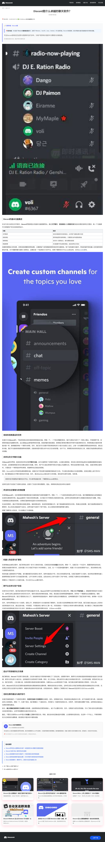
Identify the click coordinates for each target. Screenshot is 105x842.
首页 (3, 8)
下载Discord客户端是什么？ (12, 766)
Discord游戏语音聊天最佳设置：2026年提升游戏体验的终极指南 (24, 757)
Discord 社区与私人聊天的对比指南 (16, 751)
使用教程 (78, 2)
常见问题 (100, 2)
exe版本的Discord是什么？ (12, 769)
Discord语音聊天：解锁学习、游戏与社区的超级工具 (21, 760)
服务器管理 (93, 2)
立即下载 (95, 838)
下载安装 (71, 2)
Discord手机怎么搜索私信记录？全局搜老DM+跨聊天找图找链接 (24, 748)
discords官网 (82, 250)
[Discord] (7, 3)
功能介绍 (85, 2)
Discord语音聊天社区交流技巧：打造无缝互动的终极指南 (22, 754)
